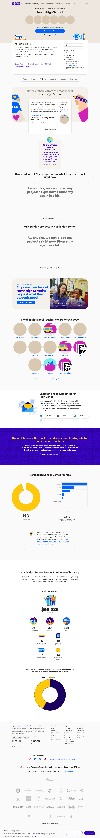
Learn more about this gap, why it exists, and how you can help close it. (53, 541)
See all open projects (50, 218)
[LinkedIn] (35, 759)
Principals (43, 767)
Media (78, 732)
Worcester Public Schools (56, 9)
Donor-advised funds (69, 734)
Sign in (86, 3)
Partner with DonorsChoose (50, 823)
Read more (63, 111)
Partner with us (59, 3)
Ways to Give (68, 726)
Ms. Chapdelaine (36, 115)
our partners (68, 771)
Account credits (68, 730)
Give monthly (67, 737)
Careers (53, 737)
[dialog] (50, 833)
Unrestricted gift (68, 743)
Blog (82, 732)
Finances (53, 734)
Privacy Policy (34, 836)
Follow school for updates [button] (74, 45)
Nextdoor (81, 415)
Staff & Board (54, 736)
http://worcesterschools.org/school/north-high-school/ (75, 68)
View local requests (71, 65)
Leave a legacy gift (69, 741)
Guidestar (26, 737)
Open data (80, 734)
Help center (80, 728)
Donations (73, 79)
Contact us (80, 737)
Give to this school (50, 31)
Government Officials (72, 767)
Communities (80, 730)
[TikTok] (45, 759)
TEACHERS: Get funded (47, 3)
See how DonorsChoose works (50, 454)
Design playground (82, 736)
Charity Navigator (16, 737)
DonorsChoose (16, 3)
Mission (53, 728)
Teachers (53, 79)
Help (74, 3)
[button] (64, 420)
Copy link (84, 420)
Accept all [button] (90, 833)
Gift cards (66, 732)
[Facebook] (40, 759)
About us (68, 3)
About (25, 79)
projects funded (35, 742)
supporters (16, 742)
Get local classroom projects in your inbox (62, 759)
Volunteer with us (68, 739)
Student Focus (54, 732)
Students (63, 79)
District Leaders (54, 767)
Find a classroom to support (30, 3)
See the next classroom (50, 129)
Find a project (67, 728)
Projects (43, 79)
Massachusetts (40, 9)
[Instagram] (30, 759)
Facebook (48, 415)
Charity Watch (39, 736)
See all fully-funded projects (50, 268)
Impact (33, 79)
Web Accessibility (55, 739)
